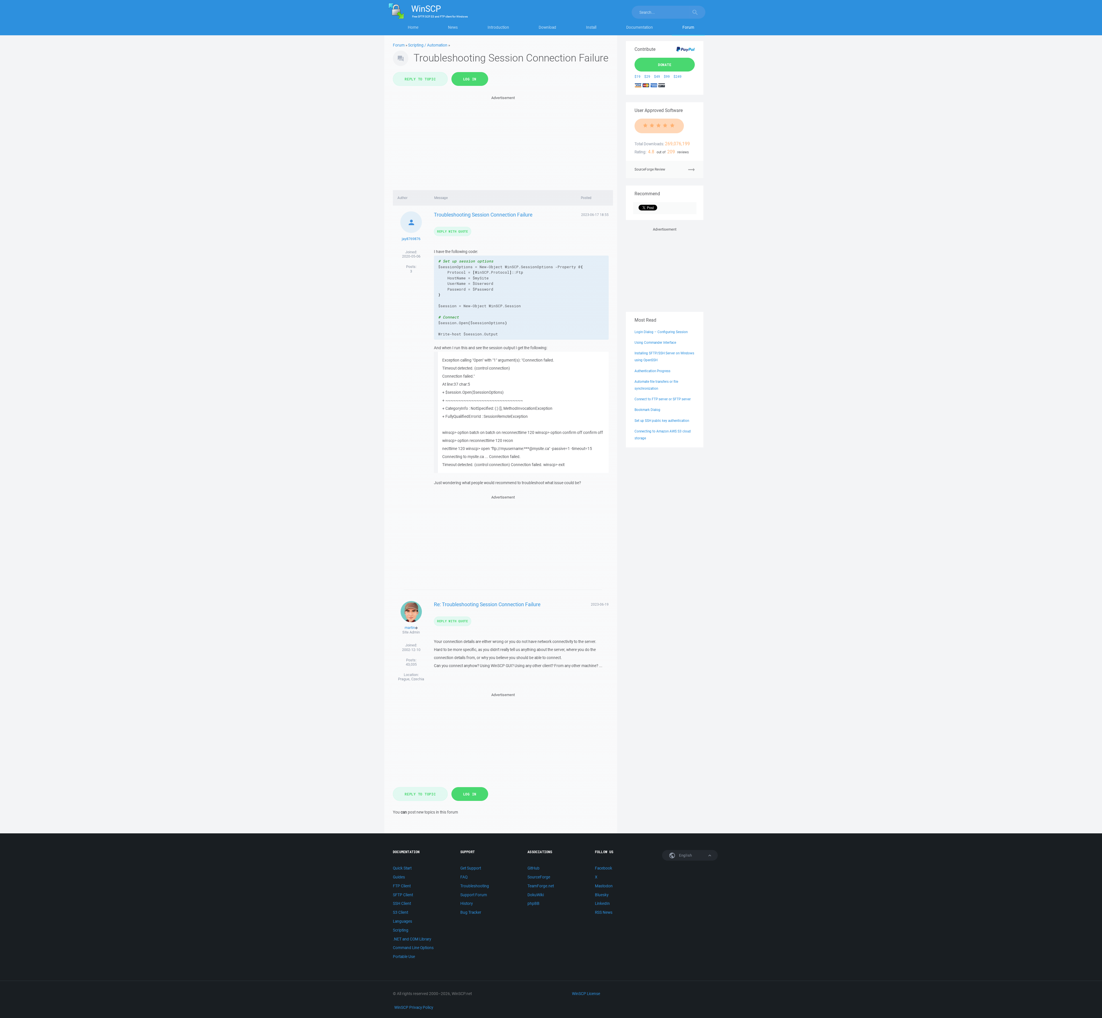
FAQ (463, 877)
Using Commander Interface (655, 342)
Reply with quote (452, 231)
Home (413, 27)
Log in (470, 79)
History (466, 903)
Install (591, 27)
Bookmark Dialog (647, 409)
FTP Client (402, 885)
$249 (678, 76)
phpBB (533, 903)
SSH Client (402, 903)
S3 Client (400, 912)
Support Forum (473, 894)
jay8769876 (411, 238)
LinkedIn (602, 903)
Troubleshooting (474, 885)
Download (547, 27)
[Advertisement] (503, 141)
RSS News (603, 912)
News (453, 27)
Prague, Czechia (411, 679)
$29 (647, 76)
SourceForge (538, 877)
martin (410, 627)
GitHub (533, 868)
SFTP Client (403, 894)
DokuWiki (535, 894)
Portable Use (404, 956)
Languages (402, 921)
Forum (688, 27)
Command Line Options (413, 947)
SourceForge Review (650, 169)
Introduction (498, 27)
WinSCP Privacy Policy (413, 1007)
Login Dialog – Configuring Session (661, 332)
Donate (665, 64)
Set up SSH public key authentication (662, 420)
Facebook (603, 868)
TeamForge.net (540, 885)
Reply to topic (420, 79)
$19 (638, 76)
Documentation (639, 27)
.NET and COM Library (412, 939)
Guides (399, 877)
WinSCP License (586, 993)
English (685, 855)
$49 (657, 76)
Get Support (470, 868)
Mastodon (604, 885)
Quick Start (402, 868)
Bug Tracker (470, 912)
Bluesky (601, 894)
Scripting (400, 930)
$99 (667, 76)
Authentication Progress (652, 371)
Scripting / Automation (427, 45)
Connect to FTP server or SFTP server (663, 399)
